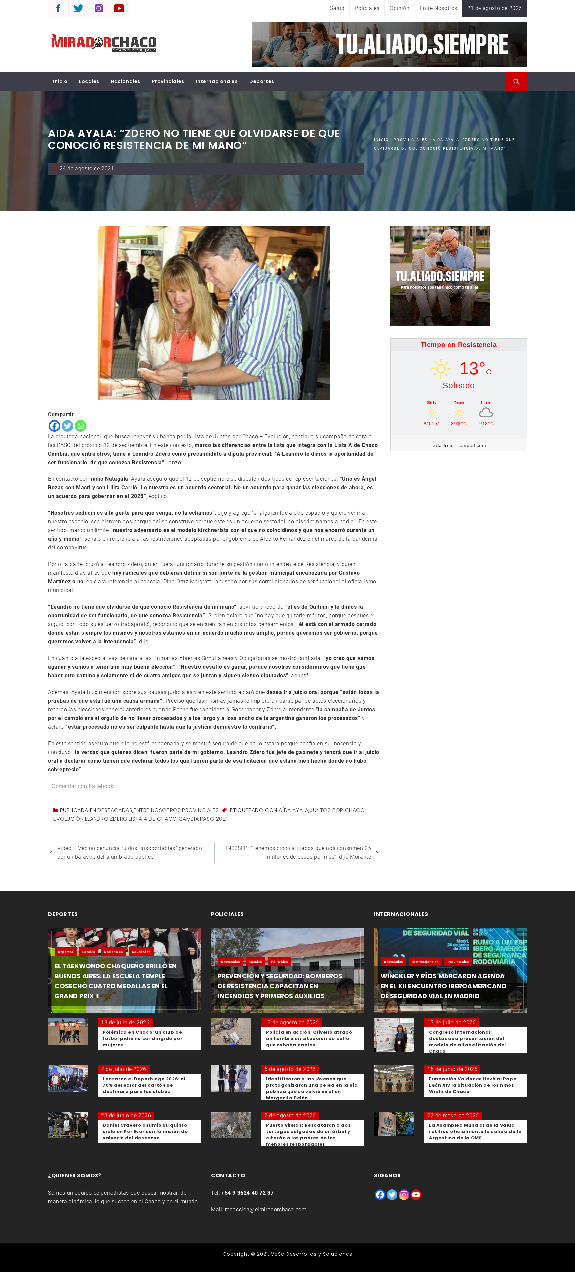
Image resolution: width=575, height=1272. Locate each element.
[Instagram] (404, 1194)
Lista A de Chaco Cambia (164, 819)
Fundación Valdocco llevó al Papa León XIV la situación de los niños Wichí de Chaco (473, 1085)
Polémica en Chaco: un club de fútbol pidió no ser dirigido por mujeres (142, 1038)
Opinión (399, 8)
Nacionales (125, 81)
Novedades (141, 952)
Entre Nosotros (438, 8)
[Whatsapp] (80, 426)
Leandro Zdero (106, 819)
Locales (89, 81)
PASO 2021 (213, 819)
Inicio (60, 81)
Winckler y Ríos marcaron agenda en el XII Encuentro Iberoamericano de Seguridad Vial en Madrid (444, 986)
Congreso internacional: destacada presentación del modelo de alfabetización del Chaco (467, 1041)
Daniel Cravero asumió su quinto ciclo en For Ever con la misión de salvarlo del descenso (145, 1131)
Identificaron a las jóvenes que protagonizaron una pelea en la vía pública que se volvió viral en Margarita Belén (312, 1088)
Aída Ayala (293, 810)
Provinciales (168, 81)
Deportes (261, 81)
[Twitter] (67, 426)
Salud (337, 8)
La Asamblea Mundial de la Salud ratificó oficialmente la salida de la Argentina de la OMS (475, 1131)
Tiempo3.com (471, 445)
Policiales (367, 8)
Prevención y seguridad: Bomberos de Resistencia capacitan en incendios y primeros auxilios (280, 986)
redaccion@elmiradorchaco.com (266, 1209)
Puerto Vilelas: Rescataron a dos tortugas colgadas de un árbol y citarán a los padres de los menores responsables (308, 1134)
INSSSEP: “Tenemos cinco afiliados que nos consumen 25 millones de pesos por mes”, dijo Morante (298, 852)
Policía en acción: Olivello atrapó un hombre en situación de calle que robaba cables (309, 1038)
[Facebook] (54, 426)
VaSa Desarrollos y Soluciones (311, 1254)
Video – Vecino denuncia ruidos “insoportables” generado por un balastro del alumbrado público (129, 852)
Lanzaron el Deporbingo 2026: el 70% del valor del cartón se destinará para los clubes (144, 1085)
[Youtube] (416, 1194)
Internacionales (217, 81)
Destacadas (114, 810)
